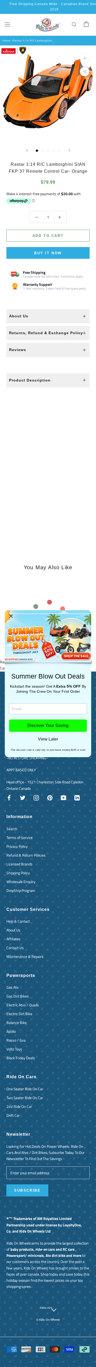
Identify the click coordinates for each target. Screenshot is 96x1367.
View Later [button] (48, 739)
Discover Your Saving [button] (48, 725)
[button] (11, 616)
